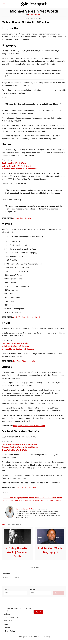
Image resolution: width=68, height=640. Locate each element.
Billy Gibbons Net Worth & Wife (15, 343)
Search (28, 608)
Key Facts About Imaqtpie (24, 361)
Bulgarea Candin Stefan (35, 14)
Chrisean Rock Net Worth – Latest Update (20, 447)
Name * (7, 589)
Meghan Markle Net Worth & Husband (18, 349)
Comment (6, 574)
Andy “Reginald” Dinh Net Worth (26, 317)
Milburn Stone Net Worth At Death (16, 166)
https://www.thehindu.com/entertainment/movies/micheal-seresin (32, 500)
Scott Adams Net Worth (23, 218)
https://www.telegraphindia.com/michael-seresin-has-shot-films (32, 498)
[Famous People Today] (34, 4)
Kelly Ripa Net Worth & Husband (15, 346)
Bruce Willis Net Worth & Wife (14, 450)
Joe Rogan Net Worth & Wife (14, 163)
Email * (33, 589)
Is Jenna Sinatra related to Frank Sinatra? (19, 169)
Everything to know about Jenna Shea (29, 426)
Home (3, 524)
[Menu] (3, 4)
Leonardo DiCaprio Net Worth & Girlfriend (19, 444)
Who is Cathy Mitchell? (27, 487)
